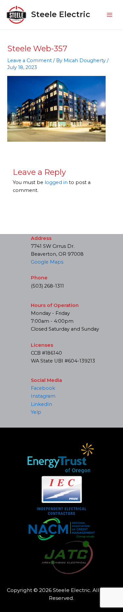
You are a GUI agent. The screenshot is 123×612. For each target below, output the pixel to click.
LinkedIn (41, 404)
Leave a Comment (29, 60)
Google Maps (47, 262)
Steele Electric (60, 14)
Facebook (43, 388)
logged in (56, 182)
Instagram (43, 396)
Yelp (36, 412)
